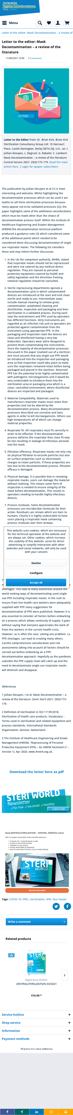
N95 (48, 899)
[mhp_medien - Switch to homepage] (19, 6)
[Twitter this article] (58, 906)
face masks (60, 899)
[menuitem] (10, 23)
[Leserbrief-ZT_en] (36, 101)
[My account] (58, 23)
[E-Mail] (51, 1112)
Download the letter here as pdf (37, 771)
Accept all (36, 582)
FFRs (25, 899)
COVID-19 (15, 899)
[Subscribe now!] (36, 801)
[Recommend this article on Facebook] (67, 906)
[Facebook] (7, 1112)
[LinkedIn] (36, 1112)
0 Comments (35, 58)
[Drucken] (66, 1112)
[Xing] (22, 1112)
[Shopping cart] (67, 23)
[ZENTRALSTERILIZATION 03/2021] (36, 962)
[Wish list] (48, 23)
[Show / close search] (39, 23)
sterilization (37, 899)
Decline (36, 563)
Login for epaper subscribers (40, 166)
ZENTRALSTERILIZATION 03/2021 (36, 984)
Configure (36, 573)
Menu (13, 23)
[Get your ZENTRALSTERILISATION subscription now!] (36, 861)
